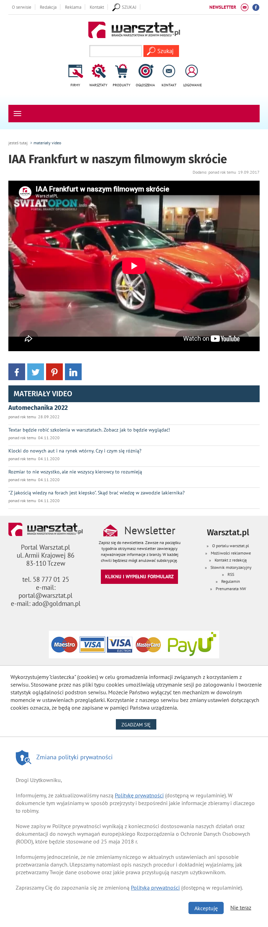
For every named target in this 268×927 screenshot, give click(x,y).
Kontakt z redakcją (231, 560)
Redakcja (48, 7)
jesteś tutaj (18, 142)
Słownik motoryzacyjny (231, 567)
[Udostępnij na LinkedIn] (73, 371)
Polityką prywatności (155, 887)
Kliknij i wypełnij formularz (139, 576)
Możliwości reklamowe (231, 553)
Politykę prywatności (139, 795)
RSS (231, 574)
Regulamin (230, 581)
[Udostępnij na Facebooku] (16, 371)
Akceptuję (206, 908)
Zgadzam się (138, 724)
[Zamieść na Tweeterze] (35, 371)
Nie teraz (240, 907)
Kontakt (97, 7)
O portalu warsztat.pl (230, 545)
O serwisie (21, 7)
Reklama (73, 7)
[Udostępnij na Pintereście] (54, 371)
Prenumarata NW (231, 588)
